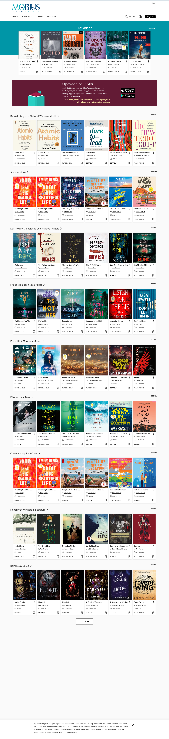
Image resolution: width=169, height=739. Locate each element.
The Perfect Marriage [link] (46, 265)
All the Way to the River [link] (119, 153)
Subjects (15, 16)
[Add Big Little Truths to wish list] (126, 72)
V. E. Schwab (68, 268)
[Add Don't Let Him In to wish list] (153, 331)
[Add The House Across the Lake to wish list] (57, 444)
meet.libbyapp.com (102, 102)
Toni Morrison (44, 549)
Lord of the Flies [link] (92, 546)
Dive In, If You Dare (20, 397)
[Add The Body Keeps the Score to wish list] (81, 163)
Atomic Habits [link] (19, 153)
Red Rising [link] (138, 378)
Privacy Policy (92, 723)
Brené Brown (92, 155)
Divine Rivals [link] (19, 602)
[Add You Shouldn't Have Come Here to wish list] (153, 275)
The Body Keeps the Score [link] (71, 153)
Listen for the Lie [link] (116, 321)
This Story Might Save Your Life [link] (71, 209)
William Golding (93, 549)
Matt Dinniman (117, 380)
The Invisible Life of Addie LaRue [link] (71, 265)
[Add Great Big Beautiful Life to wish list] (34, 219)
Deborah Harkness (118, 605)
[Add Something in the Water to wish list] (105, 444)
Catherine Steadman (94, 436)
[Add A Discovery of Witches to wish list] (129, 612)
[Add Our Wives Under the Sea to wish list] (153, 444)
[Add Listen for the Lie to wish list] (129, 331)
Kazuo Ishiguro (69, 549)
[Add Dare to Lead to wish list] (105, 163)
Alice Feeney (20, 324)
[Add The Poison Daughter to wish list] (103, 72)
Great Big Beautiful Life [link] (23, 209)
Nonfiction (51, 16)
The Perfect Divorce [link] (93, 265)
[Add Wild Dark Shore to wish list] (81, 388)
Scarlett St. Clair (93, 605)
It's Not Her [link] (42, 321)
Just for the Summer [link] (118, 490)
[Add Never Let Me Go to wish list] (81, 556)
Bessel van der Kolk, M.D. (72, 155)
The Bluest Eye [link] (44, 546)
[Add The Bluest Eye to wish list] (57, 556)
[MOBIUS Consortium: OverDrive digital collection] (26, 8)
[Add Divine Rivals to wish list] (34, 612)
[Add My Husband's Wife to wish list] (34, 331)
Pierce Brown (140, 380)
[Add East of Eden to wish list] (34, 556)
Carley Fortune (116, 212)
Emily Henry (20, 212)
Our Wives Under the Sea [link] (143, 434)
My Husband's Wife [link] (22, 321)
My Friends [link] (18, 265)
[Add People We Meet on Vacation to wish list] (105, 219)
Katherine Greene (69, 436)
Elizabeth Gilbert (117, 155)
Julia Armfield (140, 436)
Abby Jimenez (116, 493)
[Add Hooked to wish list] (57, 612)
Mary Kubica (44, 324)
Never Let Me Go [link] (68, 546)
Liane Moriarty (114, 64)
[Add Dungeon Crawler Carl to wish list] (129, 388)
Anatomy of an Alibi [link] (94, 321)
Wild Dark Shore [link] (68, 378)
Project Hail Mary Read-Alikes (26, 341)
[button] (130, 17)
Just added (84, 28)
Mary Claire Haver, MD (143, 155)
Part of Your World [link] (141, 490)
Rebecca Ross (20, 605)
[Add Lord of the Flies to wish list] (105, 556)
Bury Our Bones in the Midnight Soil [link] (119, 265)
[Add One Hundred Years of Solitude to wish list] (129, 556)
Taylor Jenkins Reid (46, 380)
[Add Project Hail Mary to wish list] (34, 388)
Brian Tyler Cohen (138, 64)
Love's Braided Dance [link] (28, 61)
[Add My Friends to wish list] (34, 275)
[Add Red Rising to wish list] (153, 388)
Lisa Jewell (139, 324)
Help (153, 3)
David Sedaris (70, 64)
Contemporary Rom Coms (24, 453)
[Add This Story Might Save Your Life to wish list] (81, 219)
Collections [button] (27, 16)
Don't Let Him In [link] (140, 321)
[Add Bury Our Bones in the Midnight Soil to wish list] (129, 275)
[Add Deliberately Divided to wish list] (59, 72)
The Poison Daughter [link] (94, 61)
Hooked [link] (41, 602)
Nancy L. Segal (48, 64)
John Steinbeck (21, 549)
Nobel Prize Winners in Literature (28, 509)
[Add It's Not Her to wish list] (57, 331)
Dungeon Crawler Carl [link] (118, 378)
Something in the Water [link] (95, 434)
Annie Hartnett (140, 212)
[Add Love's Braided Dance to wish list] (37, 72)
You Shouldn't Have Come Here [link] (143, 265)
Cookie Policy (71, 732)
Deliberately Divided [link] (50, 61)
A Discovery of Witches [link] (119, 602)
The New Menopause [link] (142, 153)
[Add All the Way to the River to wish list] (129, 163)
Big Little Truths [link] (114, 61)
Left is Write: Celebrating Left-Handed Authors (35, 228)
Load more (84, 621)
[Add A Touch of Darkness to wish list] (105, 612)
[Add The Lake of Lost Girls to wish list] (81, 444)
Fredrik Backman (21, 268)
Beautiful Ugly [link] (67, 321)
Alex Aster (67, 605)
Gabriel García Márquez (119, 549)
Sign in (150, 16)
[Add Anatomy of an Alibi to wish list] (105, 331)
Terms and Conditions (74, 723)
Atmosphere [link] (43, 378)
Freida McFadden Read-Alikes (26, 284)
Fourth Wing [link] (139, 602)
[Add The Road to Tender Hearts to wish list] (153, 219)
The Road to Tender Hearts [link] (143, 209)
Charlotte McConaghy (71, 380)
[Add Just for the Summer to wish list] (129, 500)
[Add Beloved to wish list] (153, 556)
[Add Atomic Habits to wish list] (34, 163)
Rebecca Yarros (141, 605)
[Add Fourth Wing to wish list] (153, 612)
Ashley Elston (92, 324)
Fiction (40, 16)
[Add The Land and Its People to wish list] (81, 72)
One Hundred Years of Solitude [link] (119, 546)
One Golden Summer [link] (118, 209)
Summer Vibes (18, 172)
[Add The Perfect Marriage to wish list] (57, 275)
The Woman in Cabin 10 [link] (23, 434)
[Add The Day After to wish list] (148, 72)
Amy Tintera (116, 324)
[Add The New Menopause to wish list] (153, 163)
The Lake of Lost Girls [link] (70, 434)
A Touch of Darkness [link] (94, 602)
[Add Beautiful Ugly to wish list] (81, 331)
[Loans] (140, 17)
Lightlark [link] (65, 602)
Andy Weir (19, 380)
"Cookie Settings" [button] (66, 729)
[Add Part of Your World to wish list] (153, 500)
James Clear (20, 155)
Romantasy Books (20, 566)
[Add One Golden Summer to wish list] (129, 219)
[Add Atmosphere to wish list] (57, 388)
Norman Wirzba (26, 64)
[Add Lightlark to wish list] (81, 612)
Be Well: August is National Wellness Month (33, 116)
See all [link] (152, 28)
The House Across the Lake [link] (47, 434)
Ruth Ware (19, 436)
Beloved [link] (137, 546)
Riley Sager (44, 436)
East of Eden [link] (19, 546)
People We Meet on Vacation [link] (95, 209)
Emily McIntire (44, 605)
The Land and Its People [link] (72, 61)
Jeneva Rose (44, 268)
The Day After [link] (135, 61)
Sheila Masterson (93, 64)
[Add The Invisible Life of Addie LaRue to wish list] (81, 275)
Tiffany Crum (68, 212)
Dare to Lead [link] (91, 153)
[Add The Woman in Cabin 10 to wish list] (34, 444)
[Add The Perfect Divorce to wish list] (105, 275)
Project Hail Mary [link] (21, 378)
